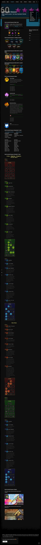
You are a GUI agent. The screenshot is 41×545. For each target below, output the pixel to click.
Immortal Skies (12, 93)
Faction (30, 33)
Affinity (30, 35)
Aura (10, 123)
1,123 (36, 14)
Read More (16, 26)
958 (36, 13)
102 (36, 15)
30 (36, 19)
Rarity (29, 40)
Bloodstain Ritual (13, 103)
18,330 (37, 12)
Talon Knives (12, 78)
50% (36, 18)
